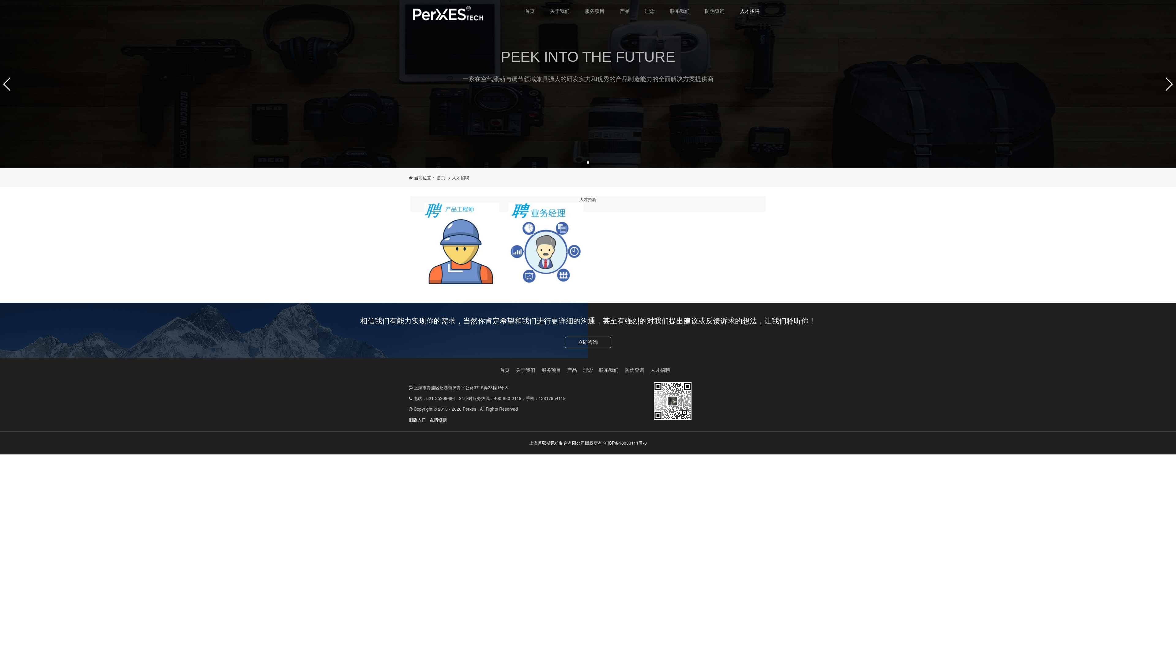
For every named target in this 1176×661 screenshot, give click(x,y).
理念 (650, 11)
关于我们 (560, 11)
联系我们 (680, 11)
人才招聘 (750, 11)
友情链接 (438, 419)
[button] (7, 84)
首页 (530, 11)
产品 (625, 11)
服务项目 (595, 11)
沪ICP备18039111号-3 (625, 443)
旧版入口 (417, 419)
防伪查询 (715, 11)
